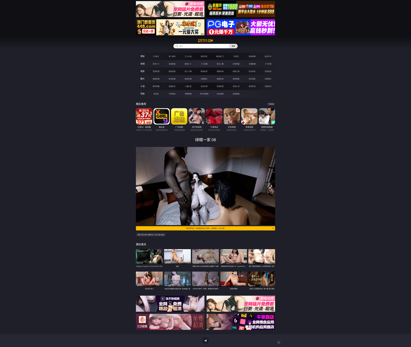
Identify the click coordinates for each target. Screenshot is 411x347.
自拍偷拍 (172, 64)
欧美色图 (188, 79)
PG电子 (156, 56)
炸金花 (236, 56)
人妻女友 (188, 86)
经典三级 (236, 71)
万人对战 (188, 56)
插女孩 (156, 94)
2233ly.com (205, 40)
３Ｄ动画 (204, 64)
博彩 (142, 56)
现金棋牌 (252, 56)
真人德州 (172, 56)
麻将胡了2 (220, 56)
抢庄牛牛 (268, 56)
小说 (142, 86)
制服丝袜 (220, 71)
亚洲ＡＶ (156, 64)
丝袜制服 (236, 64)
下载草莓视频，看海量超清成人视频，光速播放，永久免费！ (205, 228)
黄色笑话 (252, 86)
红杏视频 (220, 94)
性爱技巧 (268, 86)
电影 (142, 71)
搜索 (233, 46)
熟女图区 (252, 79)
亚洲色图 (172, 79)
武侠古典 (204, 86)
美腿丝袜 (220, 79)
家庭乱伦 (172, 86)
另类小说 (236, 86)
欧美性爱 (204, 71)
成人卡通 (188, 71)
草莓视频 (188, 94)
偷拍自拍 (172, 71)
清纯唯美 (236, 79)
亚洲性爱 (156, 71)
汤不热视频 (204, 94)
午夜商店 (172, 94)
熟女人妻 (220, 64)
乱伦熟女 (252, 71)
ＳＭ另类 (268, 64)
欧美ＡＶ (188, 64)
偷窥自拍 (156, 79)
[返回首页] (278, 342)
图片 (142, 78)
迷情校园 (220, 86)
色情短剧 (236, 94)
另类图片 (268, 79)
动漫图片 (204, 79)
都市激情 (156, 86)
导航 (142, 93)
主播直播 (252, 64)
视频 (142, 63)
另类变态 (268, 71)
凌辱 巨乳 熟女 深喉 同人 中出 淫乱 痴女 (150, 235)
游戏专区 (204, 56)
